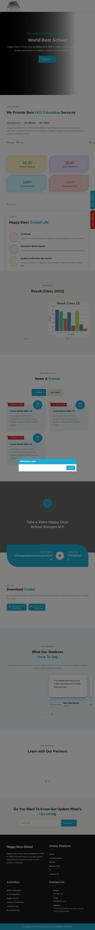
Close (71, 468)
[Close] (74, 461)
